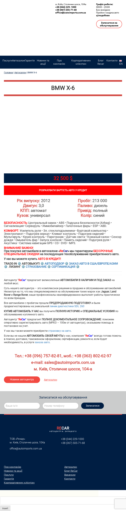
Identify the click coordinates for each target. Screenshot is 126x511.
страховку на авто (59, 330)
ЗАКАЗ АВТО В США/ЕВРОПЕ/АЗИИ (93, 263)
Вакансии (69, 474)
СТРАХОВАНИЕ (36, 266)
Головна (8, 72)
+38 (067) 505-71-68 (66, 9)
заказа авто (42, 342)
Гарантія (30, 60)
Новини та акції (43, 61)
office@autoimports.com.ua (70, 12)
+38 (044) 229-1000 (72, 439)
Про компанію (59, 61)
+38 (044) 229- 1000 (65, 6)
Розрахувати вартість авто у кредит (63, 190)
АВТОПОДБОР (54, 263)
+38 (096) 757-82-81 (43, 355)
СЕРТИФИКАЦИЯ (63, 266)
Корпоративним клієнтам (81, 61)
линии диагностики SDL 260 (67, 306)
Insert (5, 508)
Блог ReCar (71, 470)
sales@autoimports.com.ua (69, 362)
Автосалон (18, 60)
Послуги (7, 60)
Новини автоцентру (22, 379)
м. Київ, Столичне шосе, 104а (70, 4)
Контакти (111, 60)
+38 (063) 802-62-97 (92, 355)
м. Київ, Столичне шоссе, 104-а (63, 369)
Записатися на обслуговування (109, 24)
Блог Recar (100, 61)
